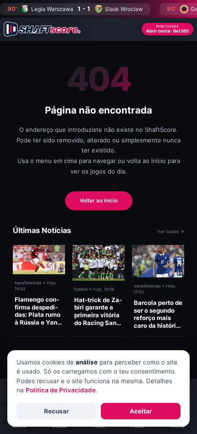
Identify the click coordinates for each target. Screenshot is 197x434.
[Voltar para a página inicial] (42, 29)
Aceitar (141, 411)
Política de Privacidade (61, 390)
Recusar (56, 411)
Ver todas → (170, 231)
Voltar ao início (99, 200)
